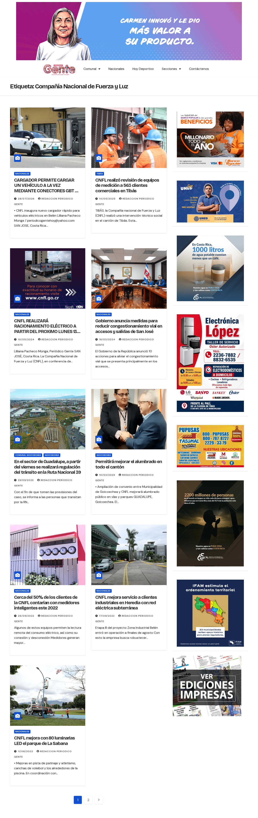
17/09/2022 (107, 615)
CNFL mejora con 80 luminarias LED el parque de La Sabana (44, 740)
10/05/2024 (26, 339)
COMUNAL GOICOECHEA (28, 455)
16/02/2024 (107, 339)
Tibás (100, 173)
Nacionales (116, 69)
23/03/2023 (26, 480)
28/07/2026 (26, 198)
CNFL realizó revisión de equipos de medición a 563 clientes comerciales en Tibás (127, 185)
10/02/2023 (107, 475)
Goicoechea (52, 455)
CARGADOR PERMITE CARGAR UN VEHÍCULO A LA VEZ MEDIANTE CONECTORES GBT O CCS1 (46, 188)
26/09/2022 (26, 615)
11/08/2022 (26, 751)
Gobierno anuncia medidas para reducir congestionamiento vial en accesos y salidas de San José (128, 326)
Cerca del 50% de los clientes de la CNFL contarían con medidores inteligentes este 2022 (46, 603)
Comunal (89, 69)
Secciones (169, 69)
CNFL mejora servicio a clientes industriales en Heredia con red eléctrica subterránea (126, 603)
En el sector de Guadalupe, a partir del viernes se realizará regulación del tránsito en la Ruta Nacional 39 (47, 467)
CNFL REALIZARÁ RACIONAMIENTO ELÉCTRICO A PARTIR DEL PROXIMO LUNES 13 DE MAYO (45, 328)
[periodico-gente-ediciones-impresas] (207, 686)
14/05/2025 (107, 198)
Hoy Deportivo (143, 69)
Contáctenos (199, 69)
